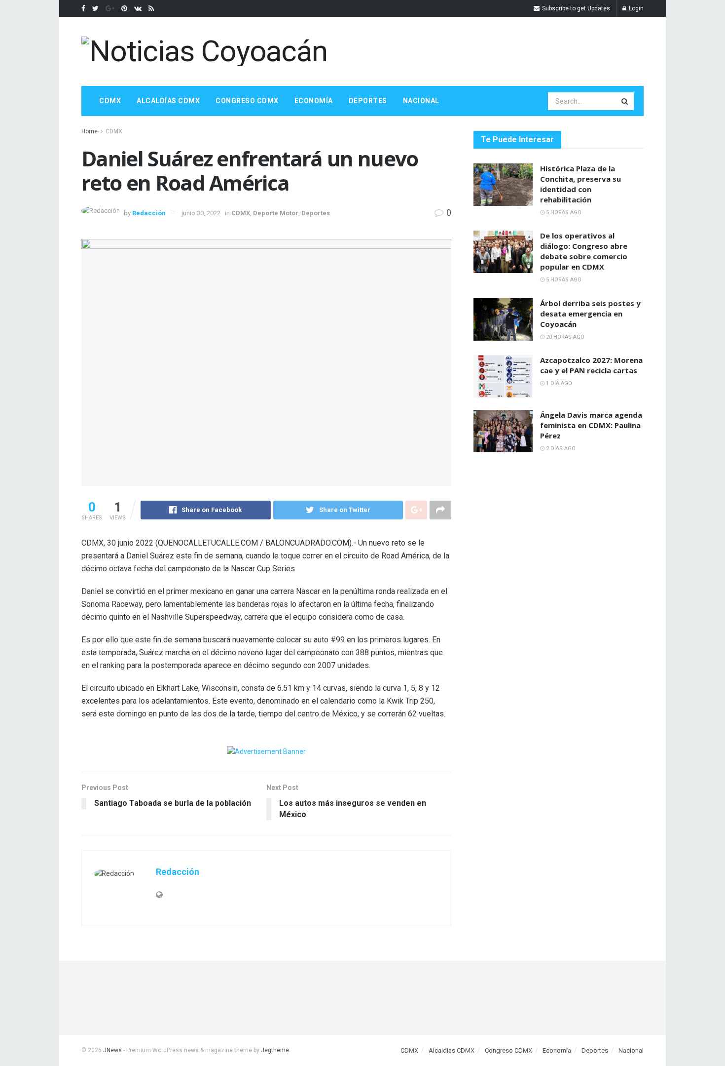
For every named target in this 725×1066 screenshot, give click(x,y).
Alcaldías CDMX (168, 101)
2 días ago (560, 448)
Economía (313, 101)
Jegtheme (275, 1050)
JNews (112, 1050)
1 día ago (558, 383)
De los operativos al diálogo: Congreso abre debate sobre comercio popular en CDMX (583, 251)
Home (89, 131)
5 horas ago (562, 212)
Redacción (149, 213)
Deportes (368, 101)
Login (635, 8)
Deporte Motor (275, 213)
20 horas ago (564, 337)
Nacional (421, 101)
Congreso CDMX (247, 101)
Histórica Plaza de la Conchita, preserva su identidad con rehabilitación (580, 183)
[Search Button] (625, 101)
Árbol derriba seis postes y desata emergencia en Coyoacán (590, 313)
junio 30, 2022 (200, 213)
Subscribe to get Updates (575, 8)
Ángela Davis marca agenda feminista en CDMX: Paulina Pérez (591, 425)
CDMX (110, 101)
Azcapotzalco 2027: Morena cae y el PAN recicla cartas (591, 365)
